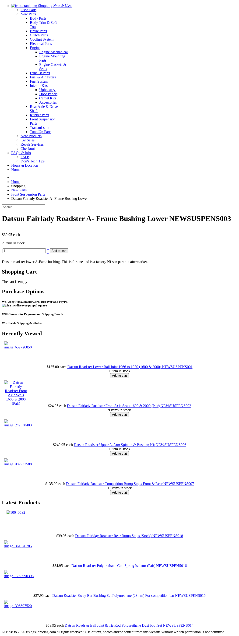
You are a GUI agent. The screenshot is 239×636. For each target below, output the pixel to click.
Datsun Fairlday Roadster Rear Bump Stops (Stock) (113, 536)
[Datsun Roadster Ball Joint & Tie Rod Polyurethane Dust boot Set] (18, 606)
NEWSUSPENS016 (171, 566)
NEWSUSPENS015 (190, 595)
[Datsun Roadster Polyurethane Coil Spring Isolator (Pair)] (18, 546)
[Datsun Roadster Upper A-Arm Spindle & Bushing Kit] (18, 425)
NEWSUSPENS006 (171, 445)
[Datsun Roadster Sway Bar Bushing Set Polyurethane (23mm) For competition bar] (19, 576)
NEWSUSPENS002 (176, 406)
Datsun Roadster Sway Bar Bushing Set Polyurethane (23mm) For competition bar (113, 595)
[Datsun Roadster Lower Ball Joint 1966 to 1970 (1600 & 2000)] (18, 347)
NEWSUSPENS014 (178, 625)
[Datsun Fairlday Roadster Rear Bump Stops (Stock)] (16, 512)
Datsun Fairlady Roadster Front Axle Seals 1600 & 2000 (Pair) (114, 406)
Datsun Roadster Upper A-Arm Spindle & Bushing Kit (115, 445)
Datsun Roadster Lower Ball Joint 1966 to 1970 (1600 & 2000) (114, 367)
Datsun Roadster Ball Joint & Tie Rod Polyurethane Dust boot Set (114, 625)
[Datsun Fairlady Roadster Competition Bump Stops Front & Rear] (18, 464)
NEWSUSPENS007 (178, 484)
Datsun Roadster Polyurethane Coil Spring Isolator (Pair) (113, 566)
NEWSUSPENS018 (167, 536)
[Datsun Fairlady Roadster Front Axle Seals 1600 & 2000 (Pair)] (16, 403)
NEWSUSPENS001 (177, 367)
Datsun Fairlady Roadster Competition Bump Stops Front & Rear (114, 484)
